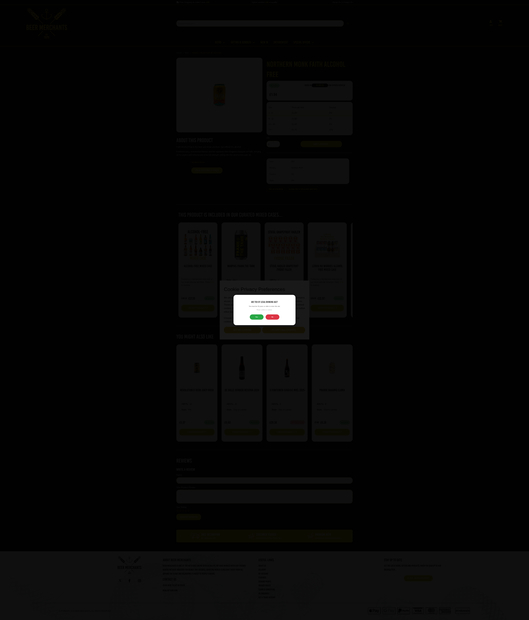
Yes (256, 317)
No (272, 317)
